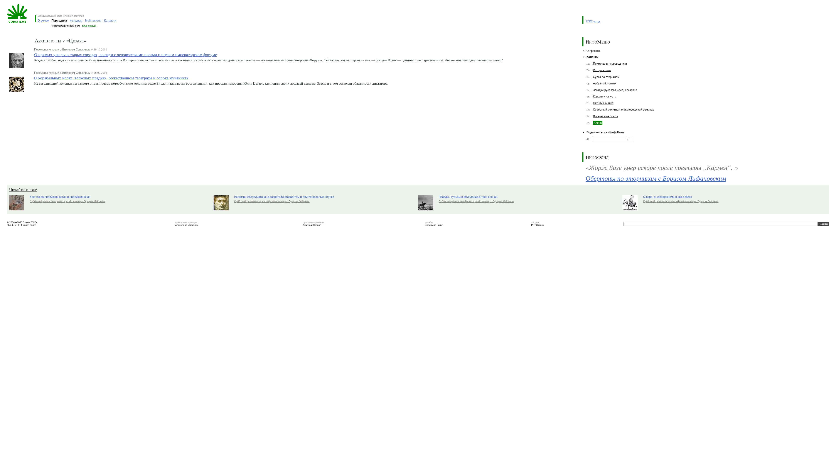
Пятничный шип (603, 103)
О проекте (593, 50)
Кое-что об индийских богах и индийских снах (60, 196)
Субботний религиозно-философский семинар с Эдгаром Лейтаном (67, 201)
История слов (602, 70)
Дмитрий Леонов (312, 225)
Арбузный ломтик (604, 83)
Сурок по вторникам (606, 77)
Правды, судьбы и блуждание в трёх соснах (468, 196)
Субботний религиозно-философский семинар (623, 109)
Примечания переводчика (610, 63)
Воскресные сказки (605, 116)
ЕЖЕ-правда (89, 25)
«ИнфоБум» (616, 132)
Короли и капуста (604, 96)
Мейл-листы (93, 20)
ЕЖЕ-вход (593, 21)
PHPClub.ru (537, 225)
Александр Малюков (186, 225)
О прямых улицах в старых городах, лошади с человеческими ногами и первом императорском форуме (125, 54)
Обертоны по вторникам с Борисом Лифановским (656, 178)
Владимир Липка (434, 225)
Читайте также (23, 189)
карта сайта (29, 225)
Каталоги (110, 20)
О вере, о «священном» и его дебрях (667, 196)
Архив (598, 122)
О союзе (43, 20)
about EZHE (13, 225)
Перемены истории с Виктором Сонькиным (62, 49)
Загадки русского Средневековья (615, 90)
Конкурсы (76, 20)
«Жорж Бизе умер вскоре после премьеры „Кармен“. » (662, 167)
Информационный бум (66, 25)
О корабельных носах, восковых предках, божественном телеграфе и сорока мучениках (111, 78)
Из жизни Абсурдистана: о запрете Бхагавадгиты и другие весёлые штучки (284, 196)
